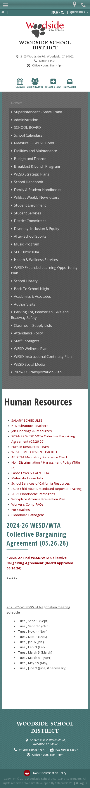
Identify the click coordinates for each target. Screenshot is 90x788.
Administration (26, 119)
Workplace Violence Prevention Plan (38, 499)
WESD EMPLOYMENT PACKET (34, 452)
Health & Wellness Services (36, 259)
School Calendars (28, 135)
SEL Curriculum (26, 252)
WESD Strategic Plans (31, 174)
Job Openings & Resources (31, 431)
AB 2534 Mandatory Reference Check (39, 457)
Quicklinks (77, 12)
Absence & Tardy (53, 86)
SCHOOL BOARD (27, 127)
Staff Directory (35, 86)
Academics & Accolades (32, 296)
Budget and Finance (30, 158)
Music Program (26, 244)
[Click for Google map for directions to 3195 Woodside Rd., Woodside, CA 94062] (75, 3)
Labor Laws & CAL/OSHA (30, 473)
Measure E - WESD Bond (34, 143)
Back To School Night (31, 288)
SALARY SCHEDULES (26, 420)
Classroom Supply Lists (33, 325)
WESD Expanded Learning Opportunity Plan (44, 270)
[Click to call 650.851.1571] (84, 3)
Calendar (20, 86)
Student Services (27, 213)
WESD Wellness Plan (30, 348)
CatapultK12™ (63, 783)
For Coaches (20, 509)
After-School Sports (30, 236)
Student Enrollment (30, 205)
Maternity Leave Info (27, 478)
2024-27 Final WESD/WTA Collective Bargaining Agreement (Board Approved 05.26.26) (40, 562)
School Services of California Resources (40, 483)
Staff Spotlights (26, 341)
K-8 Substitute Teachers (29, 425)
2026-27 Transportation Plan (38, 372)
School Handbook (28, 181)
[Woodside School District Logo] (45, 29)
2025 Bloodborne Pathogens (33, 494)
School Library (26, 280)
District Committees (30, 220)
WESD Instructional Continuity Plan (43, 356)
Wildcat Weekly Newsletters (36, 197)
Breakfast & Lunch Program (37, 166)
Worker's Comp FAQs (27, 504)
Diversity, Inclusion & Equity (36, 228)
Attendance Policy (28, 333)
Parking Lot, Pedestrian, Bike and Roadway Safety (40, 315)
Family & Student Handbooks (37, 189)
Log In (82, 783)
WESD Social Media (29, 364)
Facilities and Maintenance (35, 150)
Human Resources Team (30, 446)
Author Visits (24, 304)
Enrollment (70, 86)
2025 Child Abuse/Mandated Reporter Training (46, 488)
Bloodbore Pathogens (28, 515)
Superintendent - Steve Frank (38, 112)
